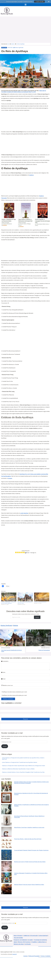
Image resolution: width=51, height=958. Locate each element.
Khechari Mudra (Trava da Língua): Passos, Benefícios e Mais (29, 884)
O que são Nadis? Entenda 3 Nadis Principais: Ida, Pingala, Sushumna (31, 850)
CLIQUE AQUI (38, 1)
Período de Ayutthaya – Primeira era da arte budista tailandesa (8, 602)
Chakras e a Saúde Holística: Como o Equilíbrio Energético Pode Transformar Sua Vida (23, 772)
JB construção (34, 935)
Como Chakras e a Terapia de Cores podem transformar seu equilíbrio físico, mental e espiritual (23, 758)
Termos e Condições (45, 956)
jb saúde (30, 939)
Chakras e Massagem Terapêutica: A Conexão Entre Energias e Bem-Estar (31, 873)
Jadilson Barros (42, 942)
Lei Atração (28, 944)
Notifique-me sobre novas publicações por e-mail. (14, 695)
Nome (3, 672)
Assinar (37, 617)
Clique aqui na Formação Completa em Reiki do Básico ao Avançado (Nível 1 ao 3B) (23, 91)
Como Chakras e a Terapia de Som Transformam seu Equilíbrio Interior (19, 762)
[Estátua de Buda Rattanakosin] (41, 597)
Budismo (4, 47)
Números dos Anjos (19, 944)
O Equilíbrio (34, 942)
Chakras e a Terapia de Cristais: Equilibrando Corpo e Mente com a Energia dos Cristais (23, 765)
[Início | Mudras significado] (7, 14)
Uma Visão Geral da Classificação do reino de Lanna (11, 651)
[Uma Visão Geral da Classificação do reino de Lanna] (25, 597)
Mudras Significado (6, 625)
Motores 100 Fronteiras (24, 942)
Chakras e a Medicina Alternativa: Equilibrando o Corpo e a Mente (18, 769)
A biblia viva (26, 935)
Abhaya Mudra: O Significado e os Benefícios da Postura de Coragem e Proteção (31, 805)
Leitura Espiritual (43, 935)
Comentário (5, 661)
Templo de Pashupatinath (44, 650)
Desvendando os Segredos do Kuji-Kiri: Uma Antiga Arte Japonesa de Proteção (31, 793)
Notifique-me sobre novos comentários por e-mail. (14, 692)
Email (3, 679)
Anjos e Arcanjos (18, 935)
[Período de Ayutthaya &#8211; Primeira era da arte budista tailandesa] (8, 597)
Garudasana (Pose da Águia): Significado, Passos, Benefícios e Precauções (29, 816)
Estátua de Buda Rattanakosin (40, 601)
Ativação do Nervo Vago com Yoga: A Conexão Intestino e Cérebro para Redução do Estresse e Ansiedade (31, 782)
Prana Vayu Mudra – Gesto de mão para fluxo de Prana (27, 839)
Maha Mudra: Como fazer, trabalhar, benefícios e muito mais (29, 827)
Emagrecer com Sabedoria (20, 939)
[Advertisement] (25, 30)
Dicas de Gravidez (18, 937)
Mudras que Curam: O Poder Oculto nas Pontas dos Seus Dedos (29, 861)
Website (15, 625)
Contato (25, 956)
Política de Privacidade (34, 956)
